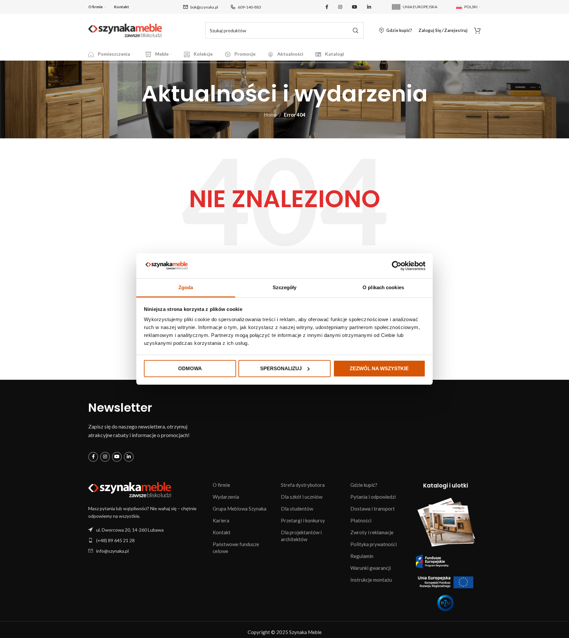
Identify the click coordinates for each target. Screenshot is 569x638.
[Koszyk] (477, 30)
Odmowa (190, 368)
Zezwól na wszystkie (379, 368)
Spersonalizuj (281, 368)
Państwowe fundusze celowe (236, 547)
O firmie (221, 485)
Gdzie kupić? (363, 485)
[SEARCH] (355, 30)
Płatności (360, 520)
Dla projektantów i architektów (301, 535)
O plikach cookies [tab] (383, 287)
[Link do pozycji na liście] (147, 540)
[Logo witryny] (125, 30)
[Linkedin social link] (369, 7)
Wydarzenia (226, 497)
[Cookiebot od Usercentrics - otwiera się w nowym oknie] (396, 266)
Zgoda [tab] (185, 287)
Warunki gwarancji (370, 568)
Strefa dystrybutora (303, 485)
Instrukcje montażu (371, 580)
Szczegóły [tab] (285, 287)
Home (270, 115)
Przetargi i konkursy (303, 520)
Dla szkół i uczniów (301, 497)
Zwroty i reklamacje (371, 532)
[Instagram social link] (340, 7)
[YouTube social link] (354, 7)
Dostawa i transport (372, 509)
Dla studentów (297, 509)
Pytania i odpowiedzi (373, 497)
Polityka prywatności (373, 544)
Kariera (221, 520)
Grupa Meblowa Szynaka (239, 509)
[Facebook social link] (326, 7)
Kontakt (221, 532)
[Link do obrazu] (129, 489)
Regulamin (361, 556)
